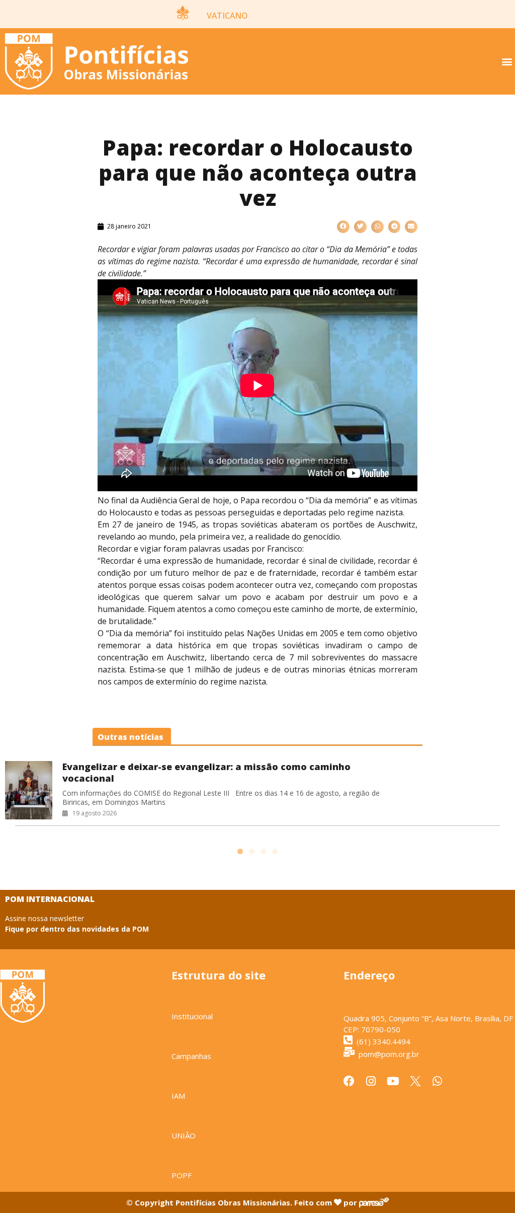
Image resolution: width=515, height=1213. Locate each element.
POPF (181, 1175)
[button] (506, 61)
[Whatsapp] (437, 1081)
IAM (178, 1096)
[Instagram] (371, 1081)
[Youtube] (393, 1081)
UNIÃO (183, 1135)
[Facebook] (349, 1081)
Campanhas (191, 1056)
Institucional (192, 1016)
